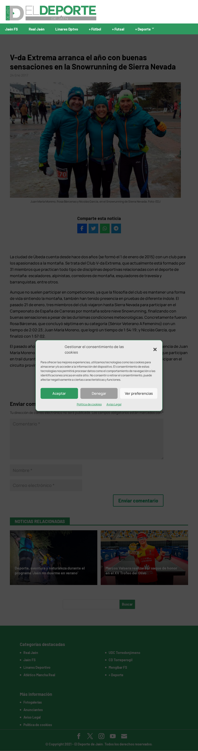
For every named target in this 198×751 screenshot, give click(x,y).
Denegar (99, 393)
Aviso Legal (113, 404)
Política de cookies (89, 404)
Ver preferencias (139, 393)
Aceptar (59, 393)
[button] (155, 349)
